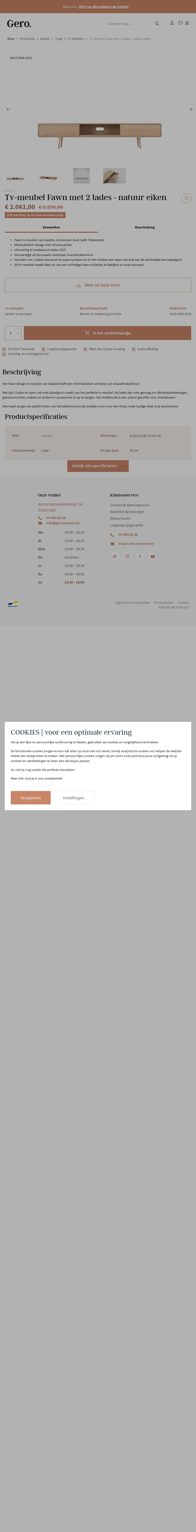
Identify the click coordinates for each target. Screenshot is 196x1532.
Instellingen (73, 797)
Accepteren (31, 797)
